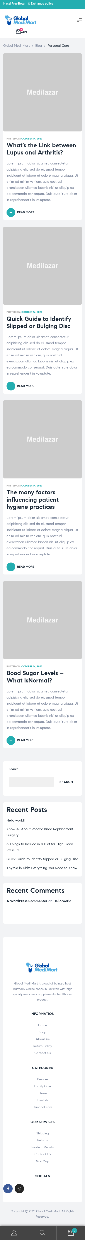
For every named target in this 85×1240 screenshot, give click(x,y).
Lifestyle (42, 1100)
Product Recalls (42, 1147)
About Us (42, 1039)
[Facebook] (8, 1188)
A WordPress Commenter (27, 901)
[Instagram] (19, 1188)
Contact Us (42, 1053)
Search (13, 769)
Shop (42, 1032)
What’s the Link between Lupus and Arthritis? (41, 148)
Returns (42, 1140)
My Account (14, 1233)
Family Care (42, 1086)
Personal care (42, 1107)
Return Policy (42, 1046)
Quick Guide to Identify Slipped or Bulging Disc (39, 322)
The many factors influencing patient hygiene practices (33, 499)
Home (42, 1025)
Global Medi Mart (48, 1211)
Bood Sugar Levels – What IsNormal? (35, 676)
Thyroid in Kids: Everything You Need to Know (42, 868)
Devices (42, 1079)
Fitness (42, 1093)
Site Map (42, 1161)
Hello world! (16, 820)
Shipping (42, 1133)
